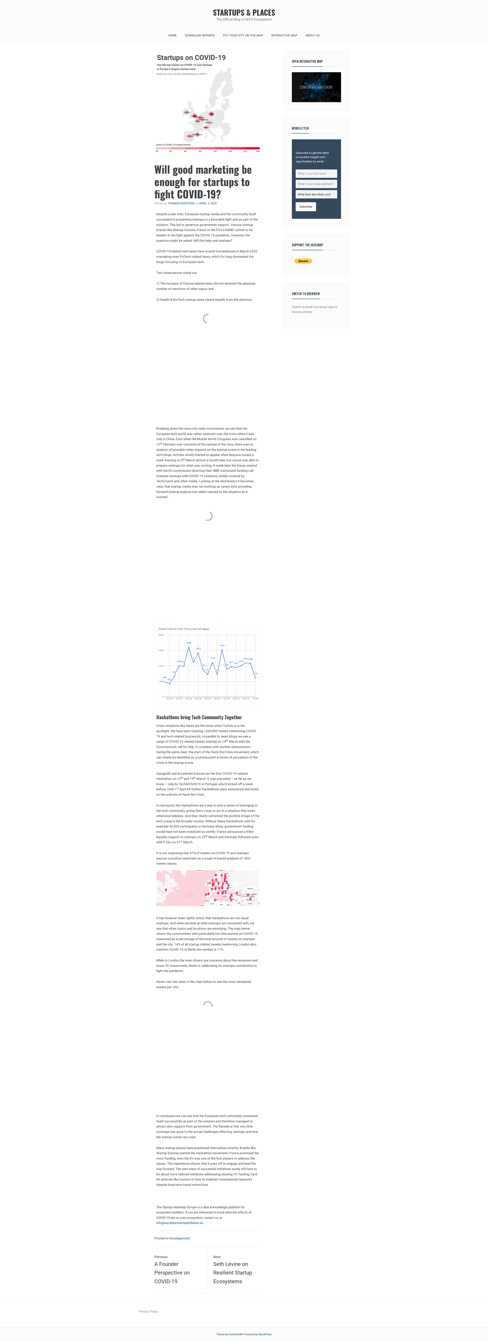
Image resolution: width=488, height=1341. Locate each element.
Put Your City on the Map (243, 35)
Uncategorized (179, 1238)
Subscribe (305, 206)
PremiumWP (236, 1334)
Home (172, 35)
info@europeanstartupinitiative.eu (179, 1223)
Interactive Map (284, 35)
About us (313, 35)
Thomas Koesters (181, 203)
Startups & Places (244, 12)
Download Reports (200, 35)
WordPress (265, 1334)
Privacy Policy (148, 1311)
